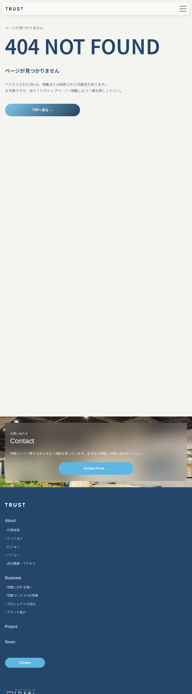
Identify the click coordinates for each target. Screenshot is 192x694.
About (10, 521)
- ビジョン (12, 546)
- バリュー (12, 554)
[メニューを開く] (183, 9)
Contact (25, 662)
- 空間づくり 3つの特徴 (21, 595)
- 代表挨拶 (12, 530)
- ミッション (14, 538)
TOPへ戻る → (42, 110)
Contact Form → (96, 468)
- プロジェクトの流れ (20, 604)
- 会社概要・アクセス (20, 563)
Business (13, 578)
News (10, 642)
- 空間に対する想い (18, 587)
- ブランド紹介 (15, 612)
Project (11, 627)
